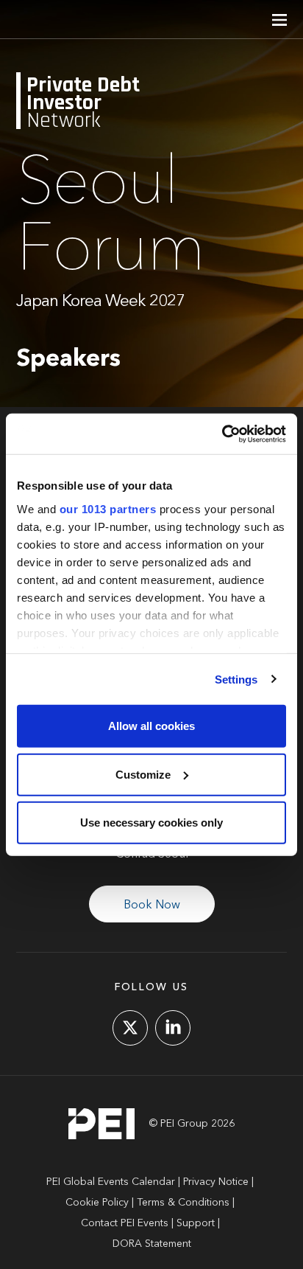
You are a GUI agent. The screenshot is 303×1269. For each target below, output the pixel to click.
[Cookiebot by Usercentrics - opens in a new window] (221, 433)
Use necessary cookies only (151, 822)
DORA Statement (152, 1244)
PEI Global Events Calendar (110, 1182)
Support (196, 1223)
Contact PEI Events (124, 1223)
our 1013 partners (108, 508)
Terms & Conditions (183, 1202)
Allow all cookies (151, 726)
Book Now (152, 905)
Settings (236, 678)
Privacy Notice (216, 1182)
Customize (143, 774)
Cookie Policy (97, 1202)
